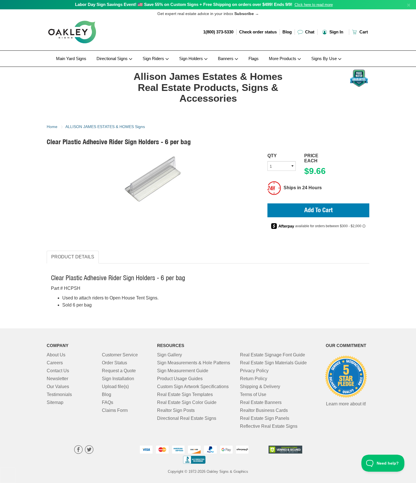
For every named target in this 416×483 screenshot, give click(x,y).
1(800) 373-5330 (218, 31)
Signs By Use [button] (324, 58)
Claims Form (115, 410)
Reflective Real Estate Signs (268, 426)
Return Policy (253, 378)
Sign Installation (118, 378)
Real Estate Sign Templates (185, 394)
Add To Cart (318, 211)
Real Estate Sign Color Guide (186, 402)
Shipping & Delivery (260, 386)
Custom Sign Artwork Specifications (193, 386)
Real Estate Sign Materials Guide (273, 362)
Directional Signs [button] (113, 58)
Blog (287, 31)
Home (52, 126)
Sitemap (55, 402)
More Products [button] (283, 58)
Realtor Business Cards (264, 410)
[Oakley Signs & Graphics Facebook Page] (78, 450)
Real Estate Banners (261, 402)
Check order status (258, 31)
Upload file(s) (115, 386)
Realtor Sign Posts (176, 410)
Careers (55, 362)
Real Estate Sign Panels (264, 418)
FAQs (107, 402)
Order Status (114, 362)
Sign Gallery (169, 354)
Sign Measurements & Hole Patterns (193, 362)
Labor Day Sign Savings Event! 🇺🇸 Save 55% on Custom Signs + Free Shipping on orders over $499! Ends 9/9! (183, 4)
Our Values (58, 386)
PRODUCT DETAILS (72, 256)
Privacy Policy (254, 370)
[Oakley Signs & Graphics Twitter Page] (89, 450)
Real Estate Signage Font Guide (272, 354)
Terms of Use (253, 394)
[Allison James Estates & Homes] (84, 68)
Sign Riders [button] (154, 58)
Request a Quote (119, 370)
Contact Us (58, 370)
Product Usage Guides (180, 378)
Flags (253, 58)
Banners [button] (226, 58)
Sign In (335, 31)
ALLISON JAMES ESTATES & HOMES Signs (105, 126)
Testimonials (59, 394)
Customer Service (120, 354)
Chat (309, 31)
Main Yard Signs (71, 58)
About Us (56, 354)
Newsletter (57, 378)
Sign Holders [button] (191, 58)
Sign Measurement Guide (182, 370)
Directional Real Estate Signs (186, 418)
